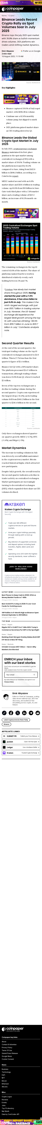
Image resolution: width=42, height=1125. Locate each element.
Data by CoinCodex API (10, 1114)
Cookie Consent (8, 1059)
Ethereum (5, 1084)
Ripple (10, 624)
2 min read (6, 53)
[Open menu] (39, 9)
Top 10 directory (8, 1108)
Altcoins (5, 1087)
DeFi (3, 1075)
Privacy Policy (9, 682)
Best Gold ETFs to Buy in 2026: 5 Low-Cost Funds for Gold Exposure (19, 605)
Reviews (5, 1100)
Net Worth (5, 1111)
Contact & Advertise (9, 1044)
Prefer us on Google (31, 51)
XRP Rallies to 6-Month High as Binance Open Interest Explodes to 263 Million (20, 613)
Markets (11, 644)
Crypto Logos (7, 1097)
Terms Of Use (7, 1050)
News (4, 15)
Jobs (3, 1105)
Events (4, 1102)
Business (5, 1069)
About (4, 1042)
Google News (7, 1056)
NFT (3, 1078)
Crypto (11, 15)
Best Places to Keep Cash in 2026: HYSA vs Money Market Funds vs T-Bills (19, 596)
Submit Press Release (10, 1053)
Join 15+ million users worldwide (21, 568)
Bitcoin (4, 1081)
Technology (6, 1072)
